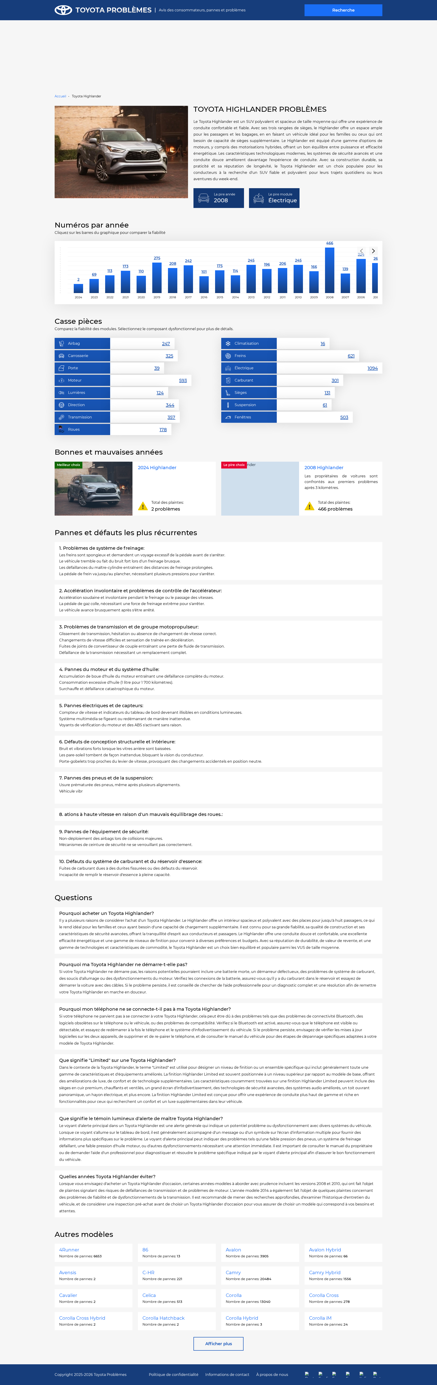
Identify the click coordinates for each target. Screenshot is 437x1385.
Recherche (343, 10)
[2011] (282, 270)
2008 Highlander (324, 467)
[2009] (314, 270)
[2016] (204, 270)
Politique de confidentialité (173, 1374)
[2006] (361, 270)
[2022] (109, 270)
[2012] (267, 270)
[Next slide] (373, 251)
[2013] (251, 270)
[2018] (172, 270)
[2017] (188, 270)
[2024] (78, 270)
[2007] (345, 270)
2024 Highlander (157, 467)
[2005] (376, 270)
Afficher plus (218, 1343)
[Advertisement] (218, 59)
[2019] (157, 270)
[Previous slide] (361, 251)
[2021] (125, 270)
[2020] (141, 270)
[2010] (298, 270)
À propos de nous (272, 1374)
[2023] (94, 270)
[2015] (219, 270)
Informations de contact (227, 1374)
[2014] (235, 270)
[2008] (329, 270)
